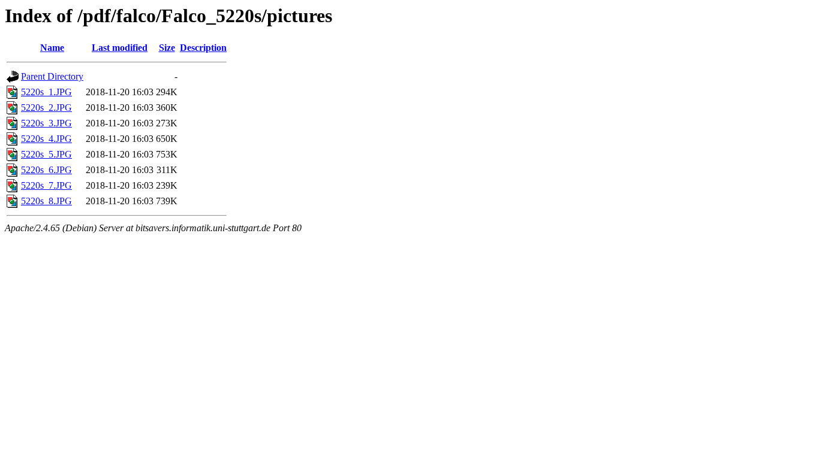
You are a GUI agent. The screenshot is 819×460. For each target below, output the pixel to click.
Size (167, 48)
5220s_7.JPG (46, 185)
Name (52, 48)
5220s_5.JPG (46, 154)
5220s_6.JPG (46, 170)
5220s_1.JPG (46, 92)
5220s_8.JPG (46, 201)
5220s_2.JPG (46, 107)
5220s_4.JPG (46, 139)
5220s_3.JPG (46, 123)
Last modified (119, 48)
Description (203, 48)
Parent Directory (52, 76)
